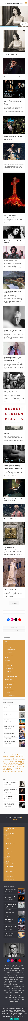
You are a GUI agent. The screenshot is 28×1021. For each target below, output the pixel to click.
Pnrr (16, 765)
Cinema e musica (11, 649)
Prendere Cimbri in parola (10, 547)
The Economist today (11, 768)
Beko (7, 756)
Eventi (8, 692)
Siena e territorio (8, 687)
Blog (6, 641)
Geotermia (11, 758)
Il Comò (7, 657)
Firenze (22, 756)
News (21, 762)
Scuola (9, 766)
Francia (4, 758)
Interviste (9, 674)
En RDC (19, 756)
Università (11, 772)
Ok (11, 1018)
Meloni (15, 761)
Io (17, 758)
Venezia (15, 772)
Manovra (4, 761)
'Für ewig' (5, 754)
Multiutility (16, 763)
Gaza (7, 758)
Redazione (14, 627)
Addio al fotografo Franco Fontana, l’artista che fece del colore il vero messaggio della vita (12, 359)
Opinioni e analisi (9, 668)
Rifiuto (16, 1018)
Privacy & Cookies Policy (14, 631)
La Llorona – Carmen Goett (10, 54)
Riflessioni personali (12, 676)
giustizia (15, 758)
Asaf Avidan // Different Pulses (11, 518)
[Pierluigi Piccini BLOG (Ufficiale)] (14, 3)
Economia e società (9, 655)
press (20, 765)
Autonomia (20, 754)
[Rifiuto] (26, 1014)
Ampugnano (9, 754)
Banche (4, 756)
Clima (11, 756)
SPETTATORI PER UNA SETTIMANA (12, 260)
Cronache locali (10, 690)
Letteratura (9, 652)
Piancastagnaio (8, 679)
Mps (4, 763)
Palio (4, 764)
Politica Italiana (8, 684)
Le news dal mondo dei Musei (19, 759)
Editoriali (9, 671)
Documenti (9, 663)
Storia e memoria (11, 695)
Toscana (21, 771)
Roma (4, 766)
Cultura (6, 644)
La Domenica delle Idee (7, 759)
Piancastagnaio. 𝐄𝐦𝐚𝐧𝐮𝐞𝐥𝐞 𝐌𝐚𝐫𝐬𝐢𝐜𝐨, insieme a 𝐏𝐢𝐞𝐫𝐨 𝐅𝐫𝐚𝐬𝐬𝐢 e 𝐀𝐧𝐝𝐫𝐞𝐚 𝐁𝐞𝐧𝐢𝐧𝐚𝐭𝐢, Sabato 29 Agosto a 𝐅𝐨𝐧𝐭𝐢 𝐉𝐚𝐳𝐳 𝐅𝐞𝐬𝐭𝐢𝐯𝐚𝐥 (13, 467)
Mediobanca (10, 761)
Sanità (6, 766)
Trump (4, 772)
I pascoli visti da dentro (10, 589)
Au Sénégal (14, 754)
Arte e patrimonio (11, 647)
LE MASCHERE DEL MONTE (10, 162)
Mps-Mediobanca (10, 763)
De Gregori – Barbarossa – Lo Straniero (14, 76)
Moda (22, 761)
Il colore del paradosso (10, 215)
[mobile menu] (26, 3)
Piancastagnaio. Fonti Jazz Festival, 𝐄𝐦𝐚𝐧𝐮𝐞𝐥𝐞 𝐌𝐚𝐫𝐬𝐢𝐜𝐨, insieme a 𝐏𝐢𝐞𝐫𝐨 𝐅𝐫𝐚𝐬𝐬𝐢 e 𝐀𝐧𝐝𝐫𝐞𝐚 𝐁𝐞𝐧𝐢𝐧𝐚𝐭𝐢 (13, 138)
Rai (22, 764)
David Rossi (14, 756)
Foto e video (10, 665)
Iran (19, 758)
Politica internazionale (10, 682)
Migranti (19, 761)
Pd (5, 765)
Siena (13, 766)
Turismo (7, 772)
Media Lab (7, 660)
